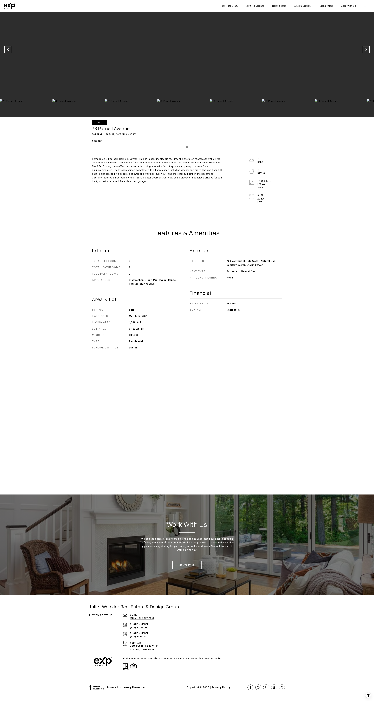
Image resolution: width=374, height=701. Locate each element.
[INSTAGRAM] (258, 687)
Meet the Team (230, 6)
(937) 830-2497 (139, 636)
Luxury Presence (134, 687)
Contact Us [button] (187, 565)
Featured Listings (255, 6)
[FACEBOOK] (250, 687)
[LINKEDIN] (266, 687)
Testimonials (326, 6)
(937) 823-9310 (139, 627)
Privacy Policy (221, 687)
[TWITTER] (282, 687)
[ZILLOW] (274, 687)
